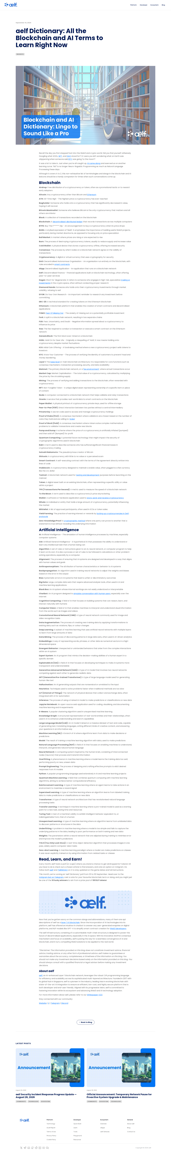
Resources (77, 1140)
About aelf (130, 1124)
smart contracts (62, 264)
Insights (20, 54)
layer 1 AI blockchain (70, 922)
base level (55, 362)
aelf (51, 870)
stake (72, 419)
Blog (128, 1128)
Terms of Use (51, 1132)
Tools (75, 1132)
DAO (69, 156)
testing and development (87, 475)
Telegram (55, 1003)
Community (21, 1101)
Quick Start (77, 1124)
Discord (64, 1003)
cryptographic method (74, 520)
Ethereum (91, 194)
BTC (70, 159)
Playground (78, 1136)
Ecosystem (45, 1101)
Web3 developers (118, 928)
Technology (33, 1101)
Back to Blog (86, 1022)
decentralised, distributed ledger (68, 221)
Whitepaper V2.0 (94, 994)
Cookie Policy (51, 1140)
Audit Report (51, 1128)
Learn (75, 1128)
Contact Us (131, 1132)
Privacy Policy (51, 1136)
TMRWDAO (63, 870)
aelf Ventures (104, 1132)
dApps (102, 1128)
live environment (91, 369)
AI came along (93, 163)
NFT (60, 156)
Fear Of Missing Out (54, 313)
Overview (103, 1124)
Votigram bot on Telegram (51, 877)
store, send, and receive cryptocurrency (105, 498)
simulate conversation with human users (92, 593)
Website (43, 1003)
